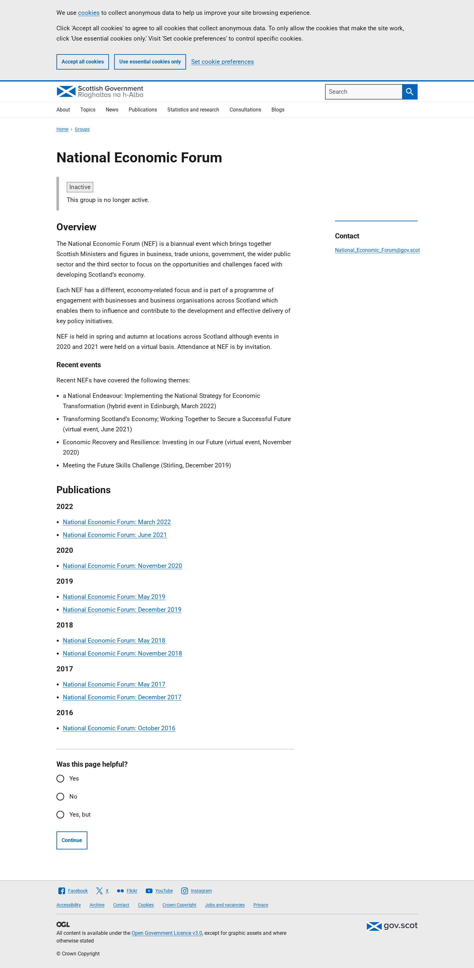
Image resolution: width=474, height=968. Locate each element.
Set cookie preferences (222, 61)
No (73, 796)
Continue (72, 840)
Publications (143, 110)
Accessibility (68, 904)
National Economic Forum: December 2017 (122, 697)
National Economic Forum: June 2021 (115, 535)
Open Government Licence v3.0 (167, 933)
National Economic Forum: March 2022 (117, 522)
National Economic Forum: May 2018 (114, 640)
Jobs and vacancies (225, 904)
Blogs (278, 110)
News (112, 110)
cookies (89, 12)
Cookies (146, 904)
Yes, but (80, 814)
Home (62, 129)
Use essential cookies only (150, 62)
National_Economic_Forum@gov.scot (377, 250)
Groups (82, 129)
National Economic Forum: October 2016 (119, 728)
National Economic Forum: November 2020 (122, 566)
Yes (74, 778)
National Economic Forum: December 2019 (122, 609)
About (63, 110)
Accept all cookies (83, 62)
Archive (97, 904)
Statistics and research (193, 110)
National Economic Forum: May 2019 (114, 596)
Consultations (245, 110)
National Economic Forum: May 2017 (114, 684)
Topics (87, 110)
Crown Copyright (179, 904)
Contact (121, 904)
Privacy (260, 904)
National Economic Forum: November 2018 (122, 653)
